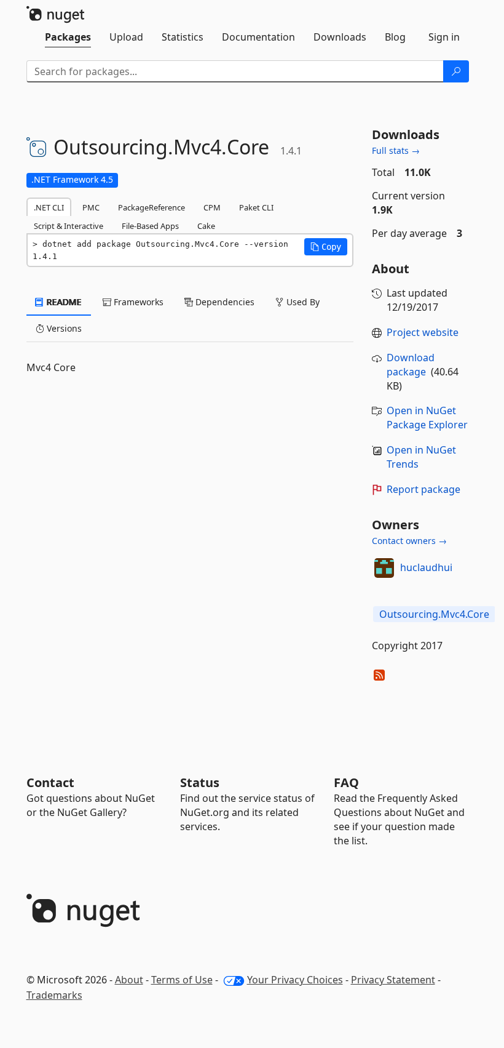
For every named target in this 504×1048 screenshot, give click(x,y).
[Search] (456, 71)
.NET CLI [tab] (49, 207)
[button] (325, 246)
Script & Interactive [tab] (68, 225)
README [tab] (63, 302)
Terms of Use (182, 979)
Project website (423, 332)
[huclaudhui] (384, 568)
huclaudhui (426, 567)
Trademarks (54, 995)
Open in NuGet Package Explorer (427, 417)
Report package (423, 489)
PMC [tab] (91, 207)
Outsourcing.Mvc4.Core (434, 614)
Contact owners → (409, 540)
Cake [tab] (206, 225)
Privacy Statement (393, 979)
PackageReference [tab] (151, 207)
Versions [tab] (63, 328)
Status (199, 782)
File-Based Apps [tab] (150, 225)
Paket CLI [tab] (256, 207)
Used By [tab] (302, 302)
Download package (411, 364)
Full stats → (396, 150)
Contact (50, 782)
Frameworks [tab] (137, 302)
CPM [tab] (212, 207)
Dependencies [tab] (223, 302)
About (129, 979)
